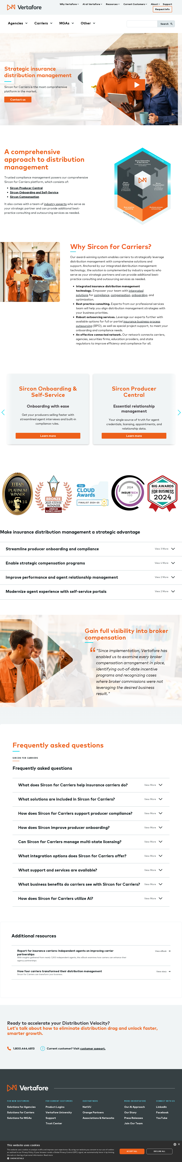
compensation (120, 295)
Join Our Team (133, 1123)
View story (161, 971)
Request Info (162, 9)
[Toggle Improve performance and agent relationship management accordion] (173, 577)
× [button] (179, 1144)
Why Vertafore (68, 4)
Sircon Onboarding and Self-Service (34, 192)
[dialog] (91, 1151)
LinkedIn (161, 1107)
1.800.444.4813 (24, 1048)
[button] (61, 1158)
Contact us (17, 99)
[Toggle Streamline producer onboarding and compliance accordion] (173, 549)
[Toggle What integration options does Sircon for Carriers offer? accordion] (160, 856)
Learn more (48, 436)
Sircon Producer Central (26, 188)
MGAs (64, 23)
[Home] (24, 7)
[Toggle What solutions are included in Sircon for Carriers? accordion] (160, 799)
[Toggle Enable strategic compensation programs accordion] (173, 563)
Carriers (41, 23)
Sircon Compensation (24, 196)
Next (177, 411)
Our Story (130, 1112)
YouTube (161, 1118)
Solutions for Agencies (21, 1107)
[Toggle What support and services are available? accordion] (160, 870)
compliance (101, 295)
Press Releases (133, 1118)
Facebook (162, 1112)
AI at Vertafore (91, 4)
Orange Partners (93, 1112)
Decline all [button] (159, 1151)
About (154, 4)
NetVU (87, 1107)
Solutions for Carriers (20, 1112)
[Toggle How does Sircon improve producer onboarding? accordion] (160, 827)
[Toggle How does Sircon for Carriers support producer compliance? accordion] (160, 813)
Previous (3, 411)
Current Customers (134, 4)
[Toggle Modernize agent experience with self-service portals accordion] (173, 591)
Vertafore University (59, 1112)
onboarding (139, 295)
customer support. (93, 1048)
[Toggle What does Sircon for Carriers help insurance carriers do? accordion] (160, 785)
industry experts (55, 204)
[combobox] (174, 1144)
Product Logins (55, 1107)
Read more (48, 1155)
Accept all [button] (132, 1151)
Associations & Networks (98, 1118)
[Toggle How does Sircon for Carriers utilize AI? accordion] (160, 898)
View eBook (161, 951)
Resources (112, 4)
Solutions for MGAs (19, 1118)
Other (86, 23)
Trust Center (54, 1123)
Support (167, 4)
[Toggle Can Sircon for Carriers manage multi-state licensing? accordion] (160, 841)
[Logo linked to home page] (27, 1090)
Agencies (15, 23)
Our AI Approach (134, 1107)
